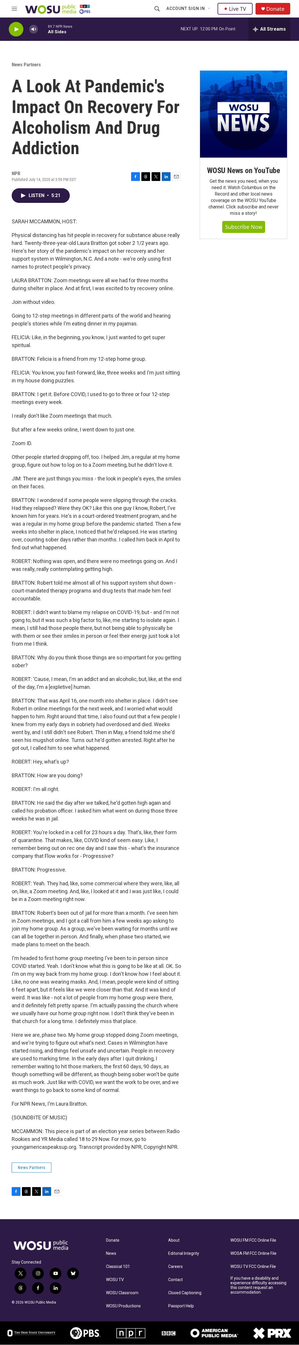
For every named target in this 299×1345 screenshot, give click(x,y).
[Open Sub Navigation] (209, 8)
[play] (16, 29)
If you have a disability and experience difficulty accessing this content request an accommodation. (258, 1285)
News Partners (26, 64)
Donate (275, 9)
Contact (175, 1280)
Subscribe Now (243, 226)
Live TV (237, 8)
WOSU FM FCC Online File (253, 1240)
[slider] (43, 29)
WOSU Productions (123, 1306)
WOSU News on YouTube (243, 170)
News (111, 1253)
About (174, 1240)
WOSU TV (115, 1280)
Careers (175, 1266)
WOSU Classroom (122, 1293)
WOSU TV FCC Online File (253, 1266)
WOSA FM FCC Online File (253, 1253)
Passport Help (181, 1306)
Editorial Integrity (183, 1253)
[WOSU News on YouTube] (243, 114)
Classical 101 (118, 1266)
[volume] (34, 29)
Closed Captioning (184, 1293)
